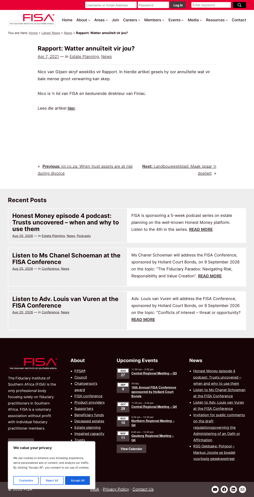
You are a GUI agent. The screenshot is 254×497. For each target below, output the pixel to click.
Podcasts (84, 236)
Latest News (50, 33)
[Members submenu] (163, 20)
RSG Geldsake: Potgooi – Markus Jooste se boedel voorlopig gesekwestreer (214, 452)
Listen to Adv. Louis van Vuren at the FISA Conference (65, 302)
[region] (51, 465)
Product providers (89, 402)
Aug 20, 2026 (22, 236)
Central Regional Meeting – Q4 (154, 406)
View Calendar (131, 448)
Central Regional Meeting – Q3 (154, 373)
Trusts (79, 440)
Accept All (77, 480)
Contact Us (143, 489)
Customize (26, 480)
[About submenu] (89, 20)
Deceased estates (89, 421)
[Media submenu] (201, 20)
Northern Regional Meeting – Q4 (152, 422)
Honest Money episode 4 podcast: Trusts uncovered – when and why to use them (65, 222)
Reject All (52, 480)
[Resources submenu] (227, 20)
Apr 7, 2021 (48, 56)
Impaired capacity (89, 434)
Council (80, 377)
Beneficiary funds (89, 415)
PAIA (94, 489)
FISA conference (88, 396)
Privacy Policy (116, 489)
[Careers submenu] (139, 20)
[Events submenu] (182, 20)
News (68, 33)
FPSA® (80, 371)
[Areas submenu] (107, 20)
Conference (50, 269)
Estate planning (87, 427)
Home (33, 33)
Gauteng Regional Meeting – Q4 (152, 437)
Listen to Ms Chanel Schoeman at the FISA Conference (66, 258)
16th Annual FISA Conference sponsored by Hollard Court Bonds (153, 391)
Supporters (83, 408)
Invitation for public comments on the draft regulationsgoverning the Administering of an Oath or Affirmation (219, 427)
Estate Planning (84, 56)
